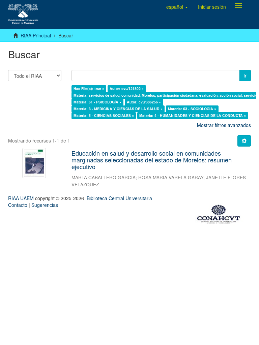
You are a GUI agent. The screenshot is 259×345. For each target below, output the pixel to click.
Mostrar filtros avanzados (224, 125)
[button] (177, 6)
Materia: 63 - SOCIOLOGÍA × (192, 108)
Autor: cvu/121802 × (127, 88)
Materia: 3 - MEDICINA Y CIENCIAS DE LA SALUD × (118, 108)
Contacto (17, 204)
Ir (245, 75)
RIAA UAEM (21, 198)
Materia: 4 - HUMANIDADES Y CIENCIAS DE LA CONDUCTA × (192, 115)
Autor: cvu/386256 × (144, 101)
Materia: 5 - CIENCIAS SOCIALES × (104, 115)
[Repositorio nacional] (220, 213)
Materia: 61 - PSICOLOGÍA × (97, 101)
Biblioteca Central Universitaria (119, 198)
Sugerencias (44, 204)
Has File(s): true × (89, 88)
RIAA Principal (36, 35)
